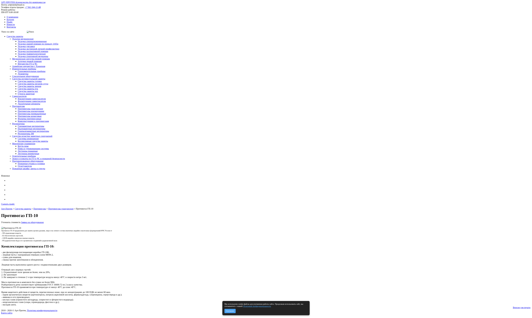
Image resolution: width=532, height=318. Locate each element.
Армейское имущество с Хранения (28, 66)
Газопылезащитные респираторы (33, 131)
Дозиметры (23, 74)
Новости (11, 24)
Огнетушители (25, 166)
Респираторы (18, 123)
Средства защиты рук (28, 89)
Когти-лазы (23, 146)
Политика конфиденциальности (42, 310)
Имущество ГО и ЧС (27, 64)
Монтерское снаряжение (23, 143)
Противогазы (18, 106)
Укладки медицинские (23, 39)
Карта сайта (6, 313)
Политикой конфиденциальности (257, 306)
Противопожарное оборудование (28, 161)
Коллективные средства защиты (33, 141)
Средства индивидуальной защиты (28, 79)
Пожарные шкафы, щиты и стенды (28, 168)
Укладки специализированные (32, 41)
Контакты (11, 27)
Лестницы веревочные (28, 153)
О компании (12, 17)
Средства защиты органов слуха (33, 84)
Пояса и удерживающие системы (33, 148)
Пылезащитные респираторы (31, 128)
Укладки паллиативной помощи (33, 51)
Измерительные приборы (24, 69)
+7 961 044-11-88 (33, 7)
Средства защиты (15, 36)
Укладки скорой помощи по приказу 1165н (38, 44)
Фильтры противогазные (29, 119)
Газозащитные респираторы (31, 126)
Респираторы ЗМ (26, 133)
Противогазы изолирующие (31, 111)
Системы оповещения (28, 138)
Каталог (10, 19)
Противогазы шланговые (30, 116)
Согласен (230, 311)
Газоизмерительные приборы (31, 71)
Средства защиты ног (28, 91)
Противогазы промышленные (32, 114)
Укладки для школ (26, 46)
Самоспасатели (19, 96)
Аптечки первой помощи (30, 61)
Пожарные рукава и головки (31, 163)
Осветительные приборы (24, 156)
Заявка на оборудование (32, 222)
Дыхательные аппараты (29, 104)
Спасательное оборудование (25, 76)
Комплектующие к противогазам (33, 121)
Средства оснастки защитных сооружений (32, 136)
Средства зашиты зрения (29, 86)
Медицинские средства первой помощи (31, 59)
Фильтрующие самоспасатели (32, 101)
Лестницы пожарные (28, 151)
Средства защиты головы (30, 81)
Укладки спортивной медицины (33, 56)
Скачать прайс (8, 204)
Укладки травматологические (32, 54)
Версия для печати (521, 307)
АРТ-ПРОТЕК (23, 2)
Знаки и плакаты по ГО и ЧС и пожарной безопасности (38, 158)
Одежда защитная (26, 94)
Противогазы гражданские (30, 109)
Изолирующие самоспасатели (32, 99)
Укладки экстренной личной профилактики (38, 49)
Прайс (10, 22)
